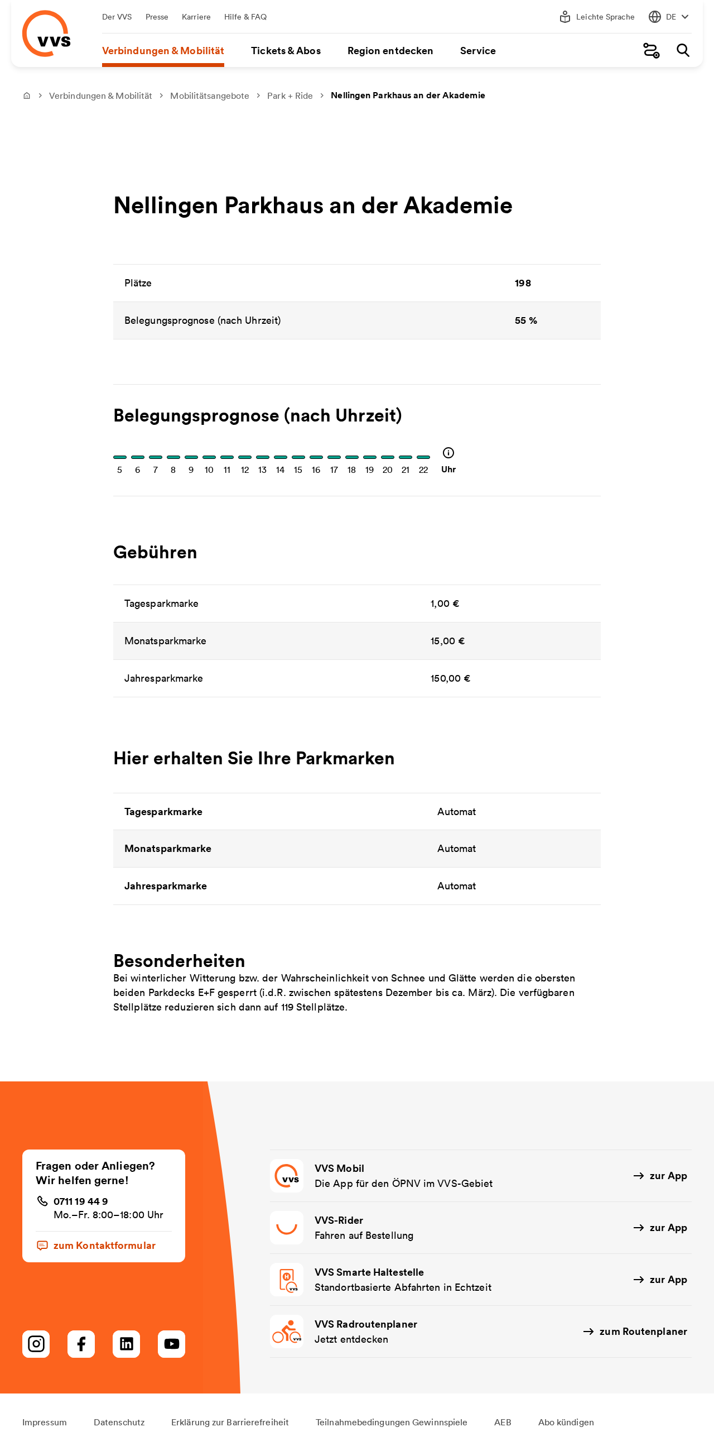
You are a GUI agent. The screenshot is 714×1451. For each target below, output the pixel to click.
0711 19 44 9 (81, 1201)
